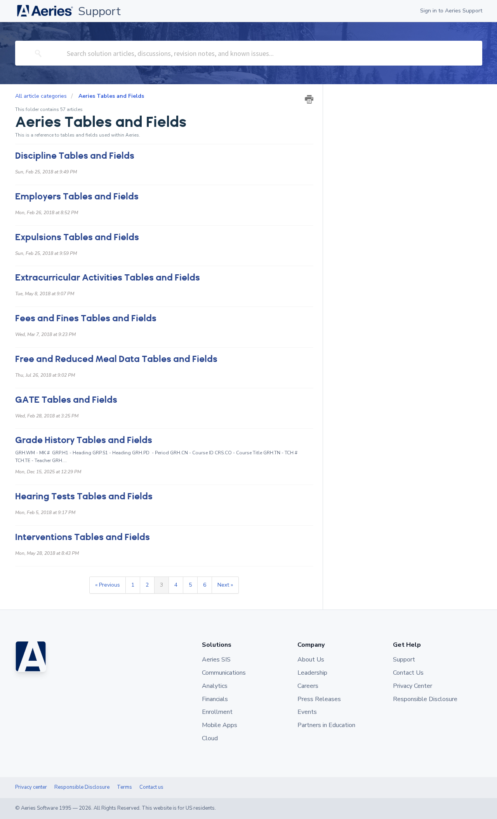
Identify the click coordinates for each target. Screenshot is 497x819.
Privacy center (31, 787)
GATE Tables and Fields (66, 400)
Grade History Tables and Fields (83, 440)
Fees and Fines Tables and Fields (85, 318)
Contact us (151, 787)
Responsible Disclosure (81, 787)
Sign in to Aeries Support (451, 10)
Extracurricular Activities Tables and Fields (107, 277)
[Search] (38, 53)
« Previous (107, 585)
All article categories (41, 96)
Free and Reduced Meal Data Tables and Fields (116, 359)
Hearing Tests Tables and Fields (84, 496)
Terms (124, 787)
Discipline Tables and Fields (74, 156)
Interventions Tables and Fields (82, 537)
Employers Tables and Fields (77, 196)
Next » (225, 585)
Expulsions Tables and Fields (77, 237)
